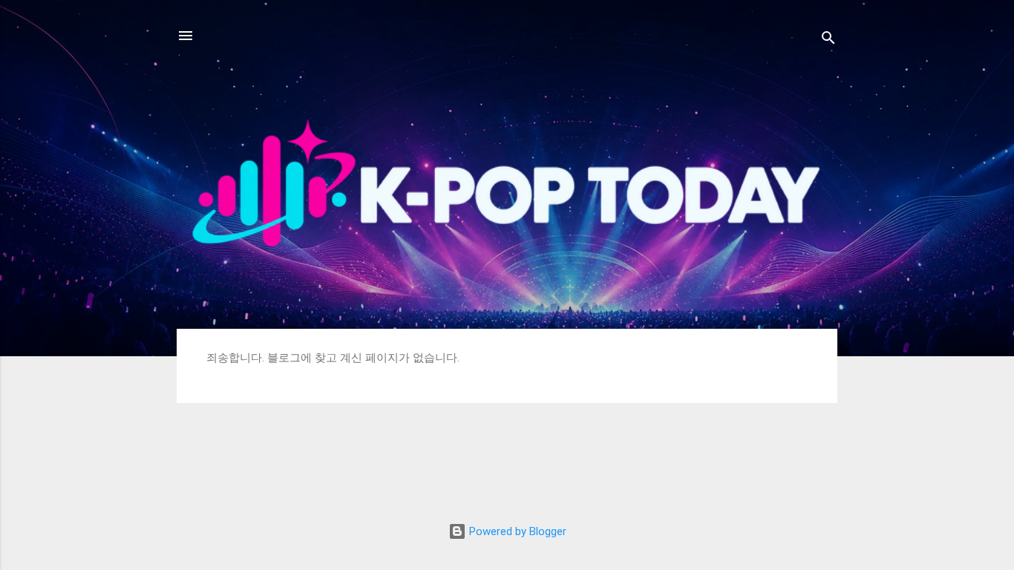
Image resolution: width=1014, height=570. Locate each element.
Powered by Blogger (516, 531)
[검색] (828, 40)
